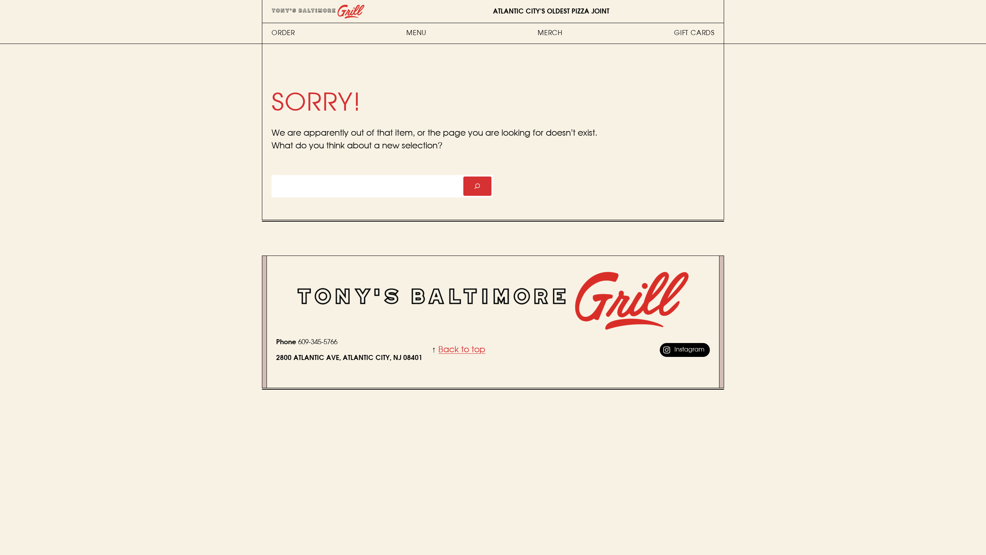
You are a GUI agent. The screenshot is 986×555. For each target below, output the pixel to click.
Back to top (461, 349)
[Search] (477, 186)
